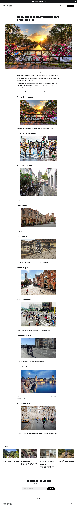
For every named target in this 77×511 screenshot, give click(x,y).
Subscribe (70, 6)
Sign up (38, 503)
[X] (37, 498)
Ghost (72, 503)
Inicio (16, 5)
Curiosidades (20, 13)
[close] (76, 1)
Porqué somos (22, 5)
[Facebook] (39, 498)
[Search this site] (60, 6)
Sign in (64, 5)
